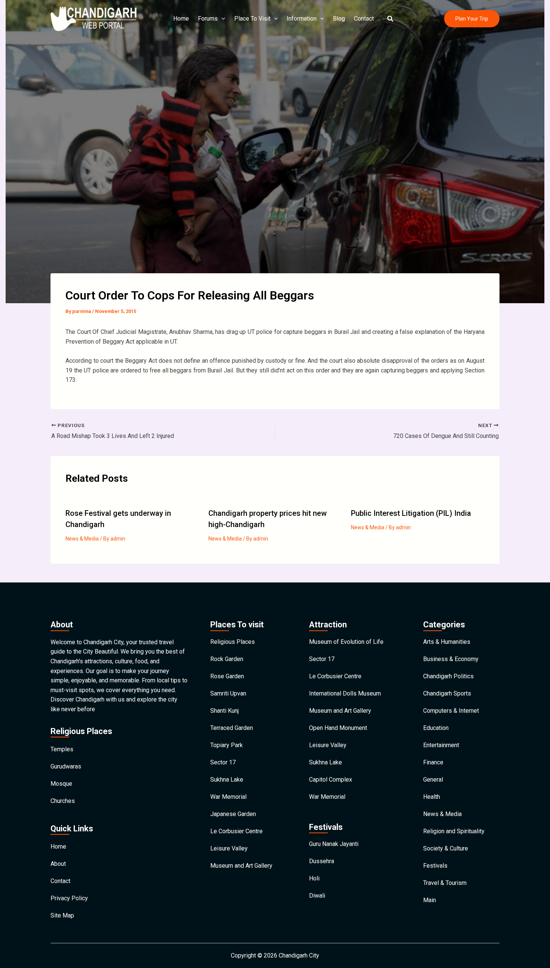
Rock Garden (226, 659)
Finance (433, 762)
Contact (364, 18)
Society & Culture (445, 848)
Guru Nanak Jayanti (333, 843)
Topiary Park (226, 745)
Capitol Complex (330, 779)
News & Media (82, 539)
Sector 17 (223, 762)
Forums (208, 18)
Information (302, 18)
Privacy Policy (69, 898)
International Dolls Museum (345, 693)
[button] (390, 19)
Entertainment (441, 745)
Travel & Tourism (445, 882)
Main (429, 900)
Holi (314, 878)
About (58, 863)
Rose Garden (227, 676)
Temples (62, 749)
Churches (63, 800)
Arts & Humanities (446, 641)
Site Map (62, 915)
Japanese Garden (233, 814)
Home (181, 18)
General (433, 779)
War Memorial (228, 796)
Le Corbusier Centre (236, 831)
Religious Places (232, 641)
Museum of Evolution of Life (346, 641)
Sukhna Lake (226, 779)
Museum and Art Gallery (241, 865)
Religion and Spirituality (454, 831)
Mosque (61, 783)
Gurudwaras (66, 766)
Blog (339, 18)
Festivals (435, 865)
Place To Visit (252, 18)
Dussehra (321, 861)
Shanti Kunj (224, 710)
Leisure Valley (229, 848)
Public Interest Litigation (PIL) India (411, 513)
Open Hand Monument (338, 727)
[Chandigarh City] (94, 18)
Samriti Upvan (228, 693)
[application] (221, 18)
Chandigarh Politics (448, 676)
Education (436, 727)
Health (431, 796)
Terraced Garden (231, 727)
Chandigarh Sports (447, 693)
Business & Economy (451, 659)
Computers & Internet (451, 710)
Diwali (317, 895)
